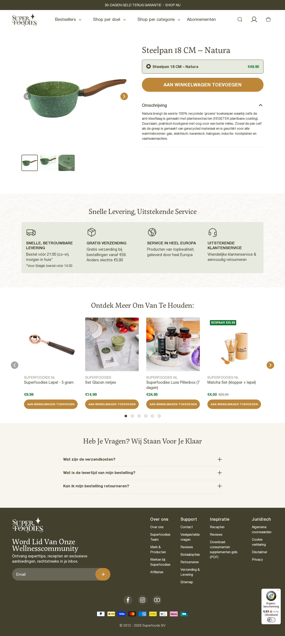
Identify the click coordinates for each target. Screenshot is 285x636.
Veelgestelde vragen (190, 537)
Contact (186, 527)
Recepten (217, 527)
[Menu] (278, 591)
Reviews (186, 547)
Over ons (157, 527)
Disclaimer (259, 552)
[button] (240, 19)
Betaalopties (190, 554)
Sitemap (186, 582)
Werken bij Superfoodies (160, 562)
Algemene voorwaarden (261, 529)
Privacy (257, 559)
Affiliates (156, 572)
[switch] (271, 619)
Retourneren (189, 562)
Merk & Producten (158, 549)
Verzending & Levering (190, 572)
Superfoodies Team (160, 537)
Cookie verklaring (259, 542)
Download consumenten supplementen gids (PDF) (223, 549)
